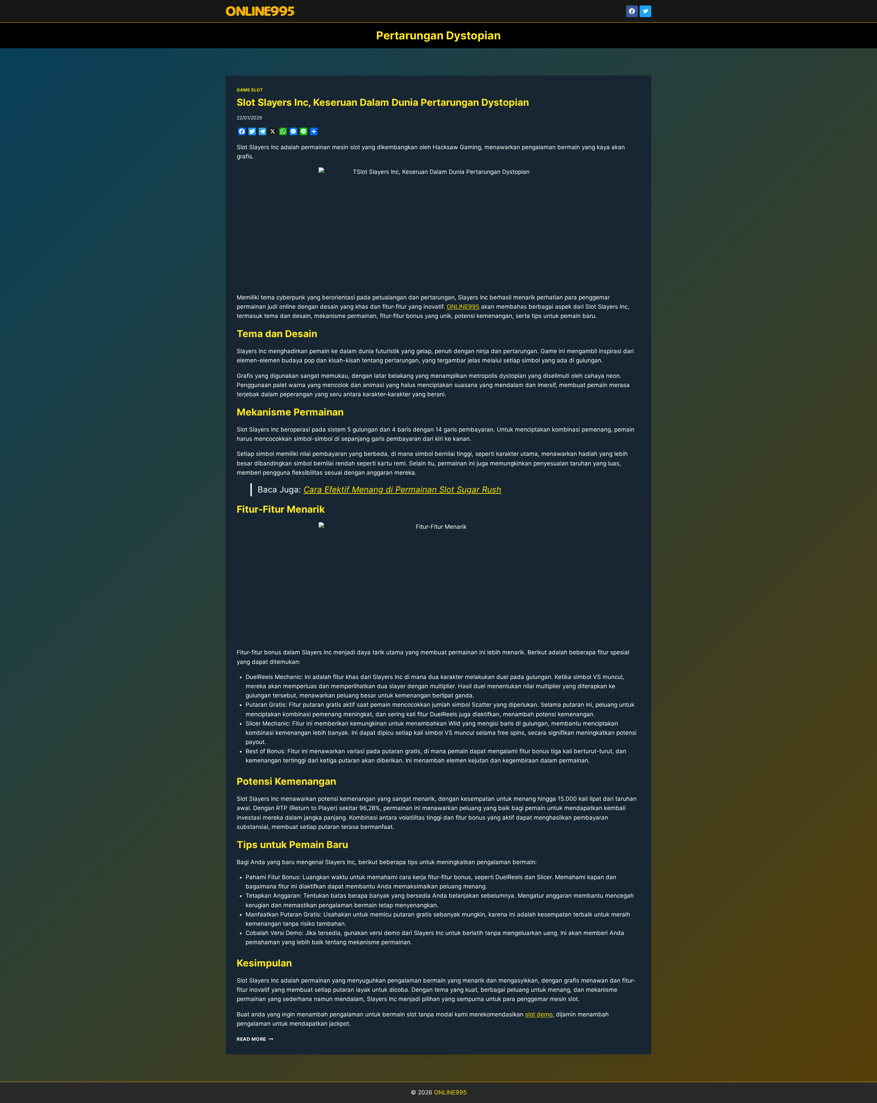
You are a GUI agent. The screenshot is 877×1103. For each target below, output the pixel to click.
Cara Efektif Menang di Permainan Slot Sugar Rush (402, 490)
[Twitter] (645, 11)
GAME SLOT (250, 89)
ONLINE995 (450, 1092)
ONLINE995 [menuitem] (463, 306)
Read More (255, 1039)
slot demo (539, 1014)
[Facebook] (632, 11)
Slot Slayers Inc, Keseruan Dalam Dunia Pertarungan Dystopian (383, 102)
